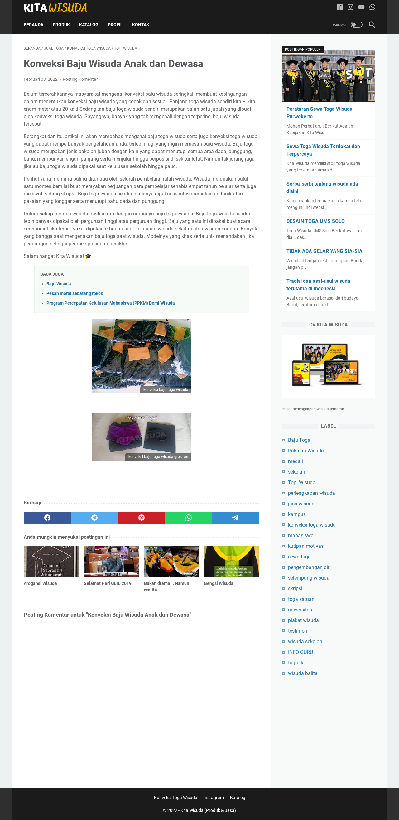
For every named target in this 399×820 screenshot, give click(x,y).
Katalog (89, 24)
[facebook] (47, 518)
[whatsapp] (188, 518)
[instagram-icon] (350, 7)
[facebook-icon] (340, 7)
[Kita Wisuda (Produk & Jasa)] (59, 7)
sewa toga (299, 557)
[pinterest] (141, 518)
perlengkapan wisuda (311, 493)
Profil (115, 24)
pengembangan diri (309, 567)
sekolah (296, 472)
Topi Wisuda (301, 482)
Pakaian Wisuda (306, 451)
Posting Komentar (80, 79)
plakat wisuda (303, 620)
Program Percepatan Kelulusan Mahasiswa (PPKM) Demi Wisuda (110, 303)
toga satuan (301, 599)
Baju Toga (299, 440)
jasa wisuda (301, 504)
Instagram (214, 797)
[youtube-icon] (361, 7)
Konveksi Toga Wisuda (175, 797)
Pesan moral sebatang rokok (74, 293)
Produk (61, 24)
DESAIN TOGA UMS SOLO (315, 221)
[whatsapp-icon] (372, 7)
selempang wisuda (308, 578)
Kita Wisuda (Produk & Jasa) (208, 810)
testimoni (298, 631)
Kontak (140, 24)
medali (295, 461)
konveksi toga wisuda (312, 525)
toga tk (295, 663)
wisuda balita (303, 673)
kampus (297, 514)
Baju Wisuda (58, 284)
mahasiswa (301, 535)
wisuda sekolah (305, 641)
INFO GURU (300, 652)
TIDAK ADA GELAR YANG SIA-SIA (324, 251)
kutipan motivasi (306, 546)
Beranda (33, 24)
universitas (300, 610)
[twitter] (94, 518)
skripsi (295, 588)
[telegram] (235, 518)
